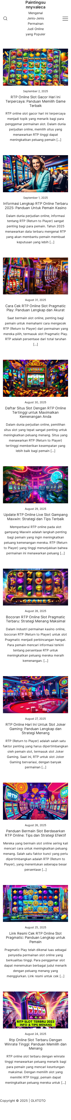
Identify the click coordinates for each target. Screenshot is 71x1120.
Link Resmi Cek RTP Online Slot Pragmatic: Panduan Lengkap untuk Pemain (35, 937)
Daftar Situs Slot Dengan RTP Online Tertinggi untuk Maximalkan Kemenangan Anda (35, 412)
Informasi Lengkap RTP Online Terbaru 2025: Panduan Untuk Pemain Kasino (35, 205)
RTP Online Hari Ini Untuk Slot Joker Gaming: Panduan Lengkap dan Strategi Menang (36, 728)
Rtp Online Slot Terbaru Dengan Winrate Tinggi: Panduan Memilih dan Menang (36, 1044)
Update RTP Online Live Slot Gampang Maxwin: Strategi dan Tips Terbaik (36, 517)
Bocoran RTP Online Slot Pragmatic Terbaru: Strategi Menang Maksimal (35, 619)
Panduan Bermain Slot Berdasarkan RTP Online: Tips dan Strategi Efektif (35, 833)
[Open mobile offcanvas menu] (65, 18)
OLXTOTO (38, 1101)
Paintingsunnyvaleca (35, 4)
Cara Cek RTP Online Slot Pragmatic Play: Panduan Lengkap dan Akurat (35, 308)
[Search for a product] (5, 18)
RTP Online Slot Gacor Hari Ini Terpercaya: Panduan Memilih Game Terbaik (35, 101)
